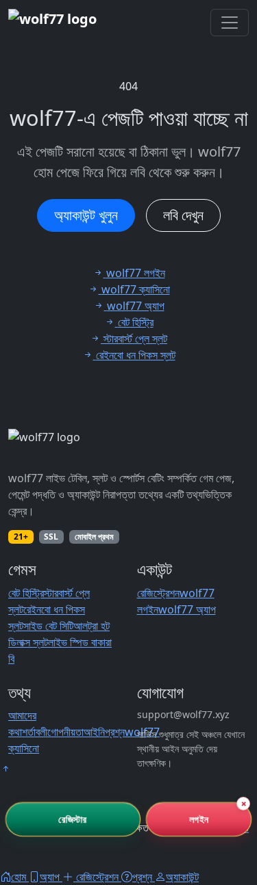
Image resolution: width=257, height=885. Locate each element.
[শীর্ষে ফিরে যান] (5, 769)
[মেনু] (229, 22)
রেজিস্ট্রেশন (158, 592)
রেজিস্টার (73, 819)
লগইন (198, 819)
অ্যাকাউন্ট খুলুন (86, 215)
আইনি (94, 731)
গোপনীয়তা (65, 731)
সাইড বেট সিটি (48, 625)
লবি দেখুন (183, 215)
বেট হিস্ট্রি (26, 592)
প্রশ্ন (115, 731)
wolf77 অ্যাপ (187, 609)
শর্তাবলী (34, 731)
